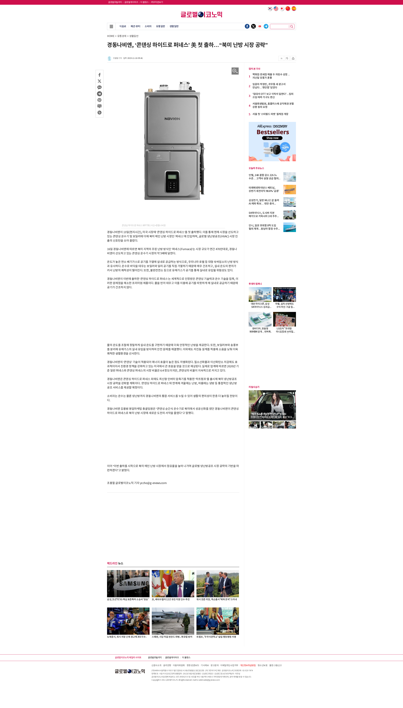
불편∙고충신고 (275, 665)
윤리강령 (167, 665)
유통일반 (160, 26)
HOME (110, 36)
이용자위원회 (179, 665)
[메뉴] (111, 26)
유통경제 (121, 36)
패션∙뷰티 (135, 26)
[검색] (291, 26)
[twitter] (253, 26)
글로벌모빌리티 (115, 2)
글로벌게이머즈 (131, 2)
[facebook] (247, 26)
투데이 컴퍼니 (255, 284)
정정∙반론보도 (193, 665)
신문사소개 (156, 665)
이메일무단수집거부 (229, 665)
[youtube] (259, 26)
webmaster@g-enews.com (209, 680)
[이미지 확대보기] (235, 71)
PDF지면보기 (157, 2)
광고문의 (215, 665)
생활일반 (174, 26)
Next (292, 405)
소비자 (148, 26)
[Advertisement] (173, 316)
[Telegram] (266, 26)
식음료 (122, 26)
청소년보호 (263, 665)
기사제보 (205, 665)
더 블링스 (144, 2)
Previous (252, 405)
